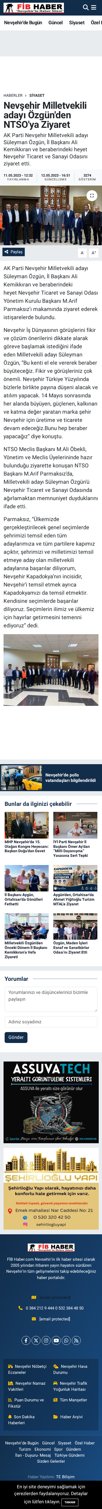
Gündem (73, 1449)
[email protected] (55, 1297)
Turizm (25, 1449)
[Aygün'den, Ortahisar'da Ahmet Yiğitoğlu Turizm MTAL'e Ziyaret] (75, 878)
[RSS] (76, 1340)
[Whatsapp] (66, 1340)
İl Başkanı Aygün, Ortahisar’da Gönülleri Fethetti (24, 899)
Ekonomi (43, 1449)
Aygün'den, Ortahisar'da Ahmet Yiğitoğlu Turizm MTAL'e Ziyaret (73, 899)
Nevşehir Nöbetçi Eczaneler (27, 1369)
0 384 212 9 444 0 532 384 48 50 (55, 1308)
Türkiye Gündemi (69, 1455)
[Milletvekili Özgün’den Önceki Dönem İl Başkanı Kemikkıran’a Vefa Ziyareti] (27, 926)
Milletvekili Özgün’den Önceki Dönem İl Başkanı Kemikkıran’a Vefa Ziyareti (26, 950)
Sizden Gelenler (51, 1461)
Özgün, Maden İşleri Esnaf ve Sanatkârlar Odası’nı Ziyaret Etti (71, 947)
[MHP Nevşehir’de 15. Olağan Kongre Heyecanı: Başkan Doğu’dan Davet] (27, 824)
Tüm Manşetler (73, 1400)
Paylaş (17, 251)
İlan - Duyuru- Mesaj (33, 1455)
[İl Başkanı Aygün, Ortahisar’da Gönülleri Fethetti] (27, 878)
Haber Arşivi (71, 1416)
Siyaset (76, 22)
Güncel (55, 22)
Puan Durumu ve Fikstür (26, 1403)
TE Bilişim (65, 1476)
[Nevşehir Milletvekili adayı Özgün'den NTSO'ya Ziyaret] (51, 216)
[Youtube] (56, 1340)
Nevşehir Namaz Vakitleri (27, 1386)
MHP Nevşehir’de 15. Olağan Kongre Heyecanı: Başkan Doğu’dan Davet (27, 846)
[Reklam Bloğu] (51, 1102)
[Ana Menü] (93, 7)
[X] (36, 1340)
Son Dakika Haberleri (21, 1419)
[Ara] (86, 7)
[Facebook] (25, 1340)
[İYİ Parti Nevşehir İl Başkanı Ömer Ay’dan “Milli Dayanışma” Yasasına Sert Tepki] (75, 824)
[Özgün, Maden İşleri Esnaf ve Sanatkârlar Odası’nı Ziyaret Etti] (75, 926)
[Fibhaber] (34, 7)
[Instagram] (46, 1340)
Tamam (69, 1502)
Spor (58, 1449)
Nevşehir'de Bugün (23, 22)
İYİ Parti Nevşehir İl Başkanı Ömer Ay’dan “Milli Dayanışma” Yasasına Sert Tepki (71, 849)
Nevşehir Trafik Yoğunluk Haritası (70, 1386)
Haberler (13, 95)
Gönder (16, 1037)
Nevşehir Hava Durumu (70, 1369)
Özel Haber (85, 1443)
